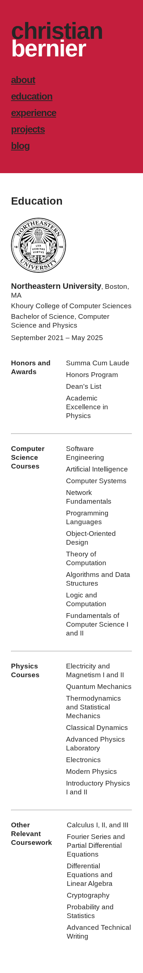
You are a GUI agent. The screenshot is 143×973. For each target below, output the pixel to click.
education (31, 96)
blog (20, 146)
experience (33, 113)
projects (28, 129)
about (23, 80)
